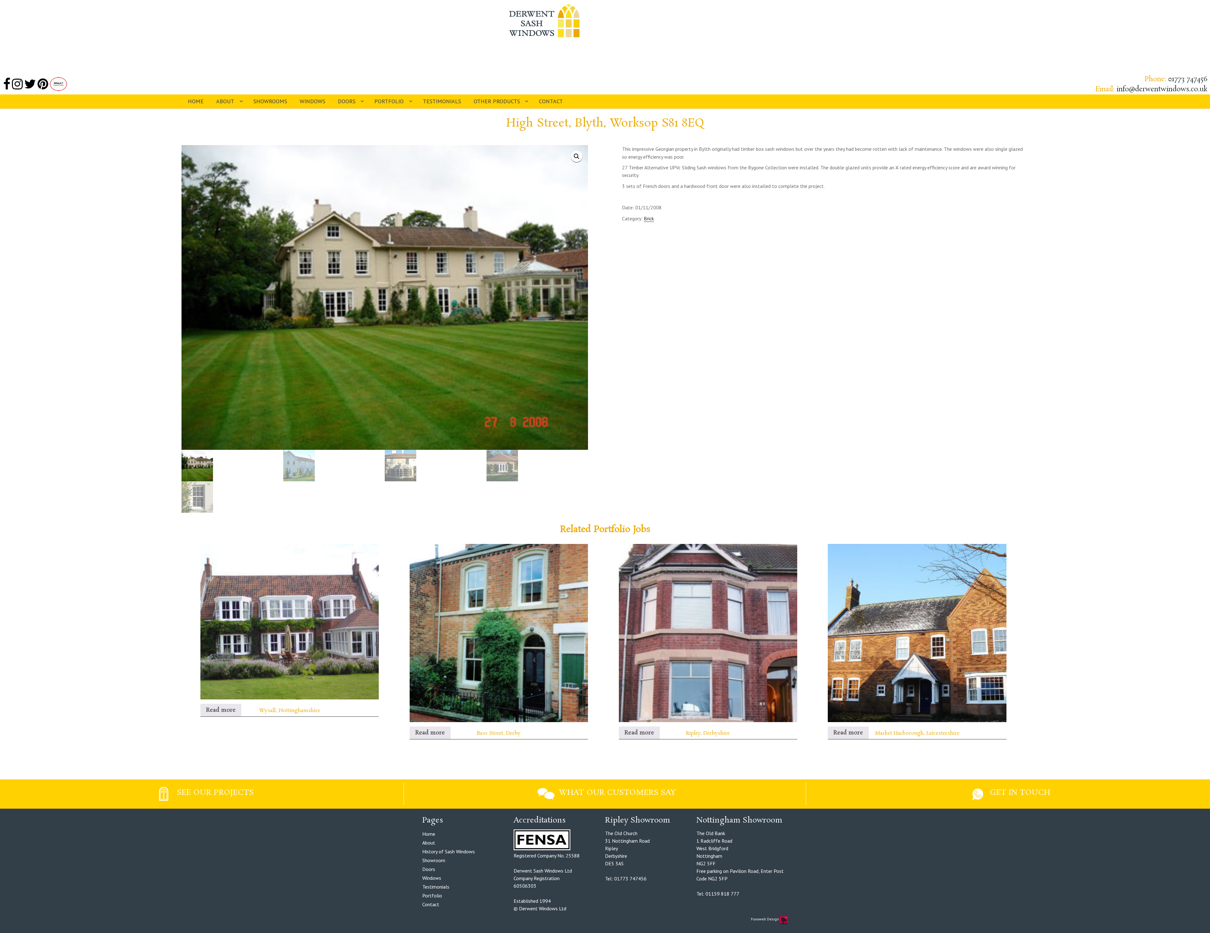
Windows (312, 101)
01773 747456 (1187, 79)
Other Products (497, 101)
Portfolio (389, 101)
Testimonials (442, 101)
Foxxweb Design (765, 919)
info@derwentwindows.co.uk (1161, 89)
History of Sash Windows (448, 851)
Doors (346, 101)
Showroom (433, 860)
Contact (551, 101)
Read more (221, 710)
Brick (649, 218)
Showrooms (270, 101)
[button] (576, 156)
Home (196, 101)
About (225, 101)
